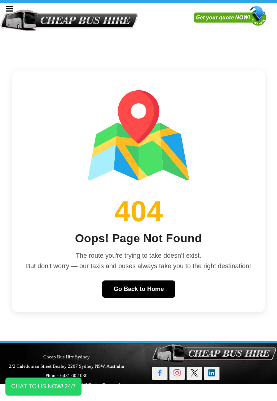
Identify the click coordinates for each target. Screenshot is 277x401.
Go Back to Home (139, 289)
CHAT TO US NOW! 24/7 (43, 386)
